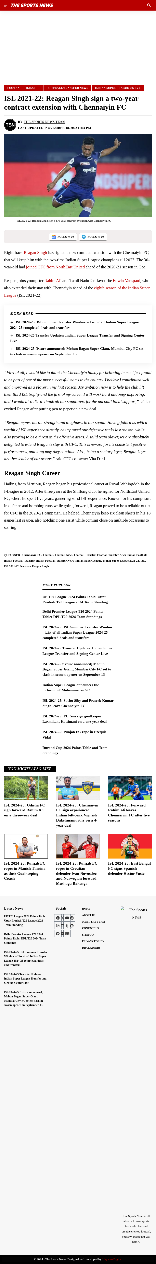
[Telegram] (62, 933)
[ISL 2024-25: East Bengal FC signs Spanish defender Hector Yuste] (130, 846)
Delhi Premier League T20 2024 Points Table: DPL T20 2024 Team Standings (25, 938)
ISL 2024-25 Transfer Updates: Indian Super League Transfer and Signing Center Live (25, 978)
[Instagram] (58, 925)
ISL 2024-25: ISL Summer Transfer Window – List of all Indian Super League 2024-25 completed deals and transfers (77, 632)
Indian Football (137, 555)
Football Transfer (23, 87)
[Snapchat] (71, 925)
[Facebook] (58, 918)
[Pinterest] (71, 918)
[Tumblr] (67, 925)
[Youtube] (67, 918)
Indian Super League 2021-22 (117, 87)
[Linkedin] (62, 925)
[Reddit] (58, 933)
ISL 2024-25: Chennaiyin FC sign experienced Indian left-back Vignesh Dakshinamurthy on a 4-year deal (77, 815)
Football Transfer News (67, 87)
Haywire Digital (112, 1259)
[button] (7, 5)
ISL (143, 560)
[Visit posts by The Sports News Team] (10, 125)
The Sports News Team (44, 121)
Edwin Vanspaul (126, 280)
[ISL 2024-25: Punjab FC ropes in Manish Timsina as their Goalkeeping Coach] (26, 846)
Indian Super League (88, 560)
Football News (63, 555)
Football (48, 555)
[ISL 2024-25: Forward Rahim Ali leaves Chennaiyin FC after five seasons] (130, 788)
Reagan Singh (35, 252)
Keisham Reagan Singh (34, 566)
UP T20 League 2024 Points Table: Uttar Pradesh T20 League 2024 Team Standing (25, 920)
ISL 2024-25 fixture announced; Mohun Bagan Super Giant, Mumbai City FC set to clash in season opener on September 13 (76, 669)
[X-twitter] (62, 918)
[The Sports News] (32, 5)
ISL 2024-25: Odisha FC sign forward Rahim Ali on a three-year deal (24, 810)
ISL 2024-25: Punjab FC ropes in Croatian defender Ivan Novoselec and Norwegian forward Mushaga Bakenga (77, 873)
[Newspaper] (67, 933)
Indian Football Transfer (19, 560)
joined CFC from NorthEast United (55, 267)
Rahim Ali (52, 280)
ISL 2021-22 (11, 566)
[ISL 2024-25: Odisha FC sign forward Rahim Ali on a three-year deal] (26, 788)
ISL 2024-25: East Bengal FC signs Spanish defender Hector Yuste (129, 868)
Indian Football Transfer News (55, 560)
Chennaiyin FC (31, 555)
